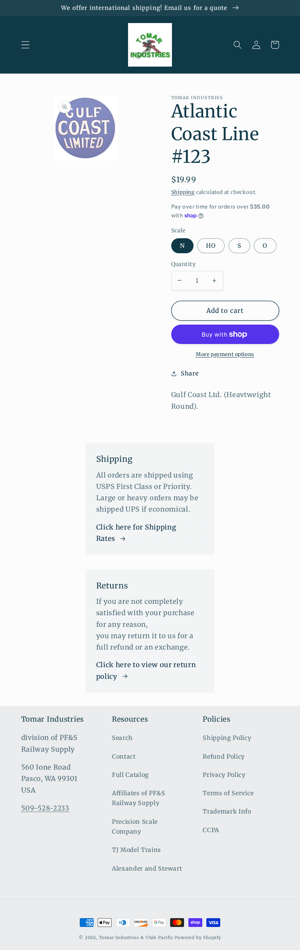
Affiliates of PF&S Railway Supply (138, 798)
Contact (124, 756)
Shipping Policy (227, 737)
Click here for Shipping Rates (136, 533)
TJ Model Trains (136, 849)
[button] (25, 44)
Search (122, 737)
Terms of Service (228, 793)
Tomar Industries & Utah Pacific (136, 937)
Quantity (183, 264)
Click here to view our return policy (146, 670)
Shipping (183, 192)
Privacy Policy (224, 774)
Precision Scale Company (135, 826)
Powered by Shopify (198, 937)
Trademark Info (227, 811)
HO (211, 245)
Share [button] (189, 373)
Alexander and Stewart (147, 868)
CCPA (211, 830)
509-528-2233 (45, 808)
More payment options (225, 354)
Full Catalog (130, 774)
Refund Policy (224, 756)
